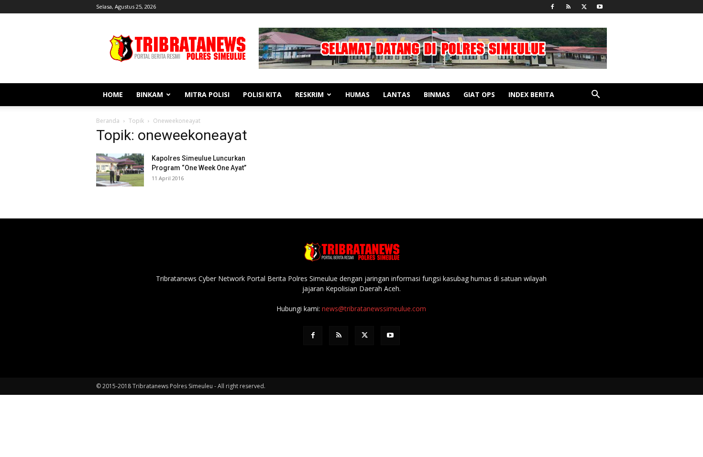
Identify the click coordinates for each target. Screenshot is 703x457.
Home (113, 94)
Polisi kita (262, 94)
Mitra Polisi (207, 94)
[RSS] (568, 6)
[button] (595, 95)
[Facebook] (552, 6)
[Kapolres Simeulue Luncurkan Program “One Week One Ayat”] (120, 169)
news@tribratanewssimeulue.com (374, 308)
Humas (357, 94)
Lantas (396, 94)
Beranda (108, 121)
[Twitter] (584, 6)
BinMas (437, 94)
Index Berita (531, 94)
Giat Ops (479, 94)
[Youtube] (600, 6)
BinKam (149, 94)
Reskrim (309, 94)
